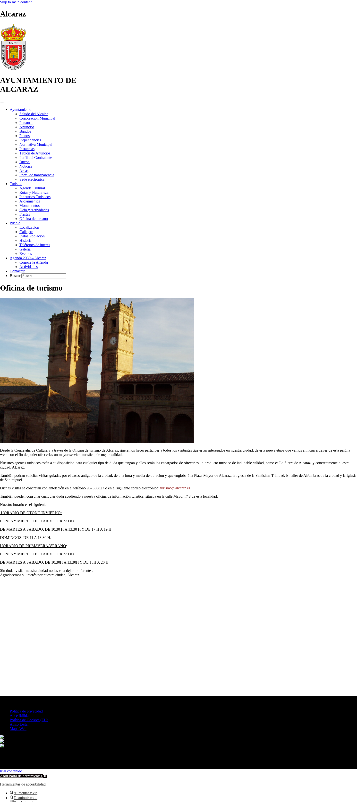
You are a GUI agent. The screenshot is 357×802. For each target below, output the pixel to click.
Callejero (26, 232)
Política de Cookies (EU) (29, 720)
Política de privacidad (26, 711)
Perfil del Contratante (35, 157)
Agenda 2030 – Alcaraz (28, 258)
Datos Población (32, 236)
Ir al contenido (11, 771)
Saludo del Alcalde (33, 114)
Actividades (28, 267)
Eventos (25, 253)
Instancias (26, 149)
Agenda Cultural (32, 188)
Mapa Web (18, 729)
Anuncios (26, 127)
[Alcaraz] (13, 68)
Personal (26, 123)
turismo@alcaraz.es (175, 488)
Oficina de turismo (33, 219)
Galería (25, 249)
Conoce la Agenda (33, 262)
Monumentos (29, 205)
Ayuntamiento (20, 109)
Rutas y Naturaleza (34, 192)
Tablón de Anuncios (34, 153)
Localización (29, 227)
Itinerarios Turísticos (35, 197)
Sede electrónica (31, 179)
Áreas (23, 171)
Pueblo (15, 223)
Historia (25, 240)
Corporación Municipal (37, 118)
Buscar (15, 276)
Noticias (25, 166)
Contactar (17, 271)
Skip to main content (16, 2)
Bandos (25, 131)
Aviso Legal (19, 724)
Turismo (16, 184)
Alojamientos (29, 201)
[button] (23, 776)
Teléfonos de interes (34, 245)
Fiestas (24, 214)
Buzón (24, 162)
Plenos (24, 136)
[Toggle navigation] (2, 102)
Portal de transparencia (36, 175)
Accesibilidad (20, 715)
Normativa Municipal (35, 144)
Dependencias (30, 140)
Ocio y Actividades (34, 210)
